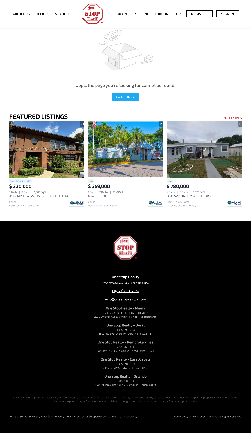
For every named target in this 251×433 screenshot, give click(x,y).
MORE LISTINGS (233, 117)
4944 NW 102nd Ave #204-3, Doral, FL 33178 (39, 196)
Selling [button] (142, 14)
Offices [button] (42, 14)
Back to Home (125, 97)
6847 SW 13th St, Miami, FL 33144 (189, 196)
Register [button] (199, 14)
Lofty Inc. (194, 416)
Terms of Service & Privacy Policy (28, 416)
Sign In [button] (227, 14)
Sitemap (116, 416)
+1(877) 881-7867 (125, 290)
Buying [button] (123, 14)
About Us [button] (21, 14)
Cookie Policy (56, 416)
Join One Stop (168, 14)
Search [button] (62, 14)
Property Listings (100, 416)
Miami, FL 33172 (98, 196)
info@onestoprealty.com (125, 299)
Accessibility (130, 416)
